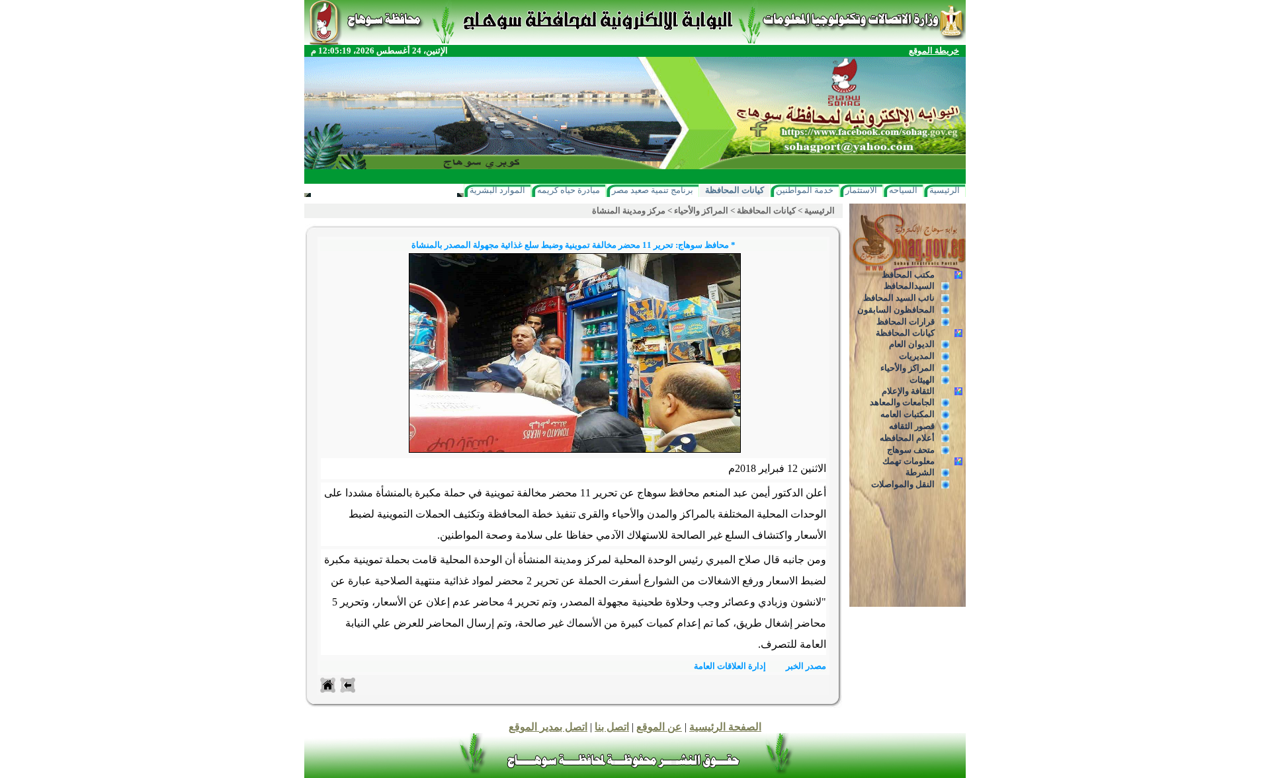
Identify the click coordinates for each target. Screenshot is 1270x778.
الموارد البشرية (497, 190)
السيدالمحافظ (909, 286)
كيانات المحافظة (734, 190)
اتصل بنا (612, 726)
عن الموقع (659, 726)
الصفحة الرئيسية (725, 726)
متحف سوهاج (911, 450)
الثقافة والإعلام (908, 391)
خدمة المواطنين (804, 190)
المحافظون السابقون (896, 310)
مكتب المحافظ (908, 275)
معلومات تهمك (908, 461)
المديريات (917, 356)
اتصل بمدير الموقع (548, 726)
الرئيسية (944, 190)
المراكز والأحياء (907, 368)
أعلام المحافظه (907, 438)
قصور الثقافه (912, 426)
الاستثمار (861, 190)
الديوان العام (912, 344)
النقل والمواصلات (903, 484)
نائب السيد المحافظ (899, 298)
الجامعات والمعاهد (902, 402)
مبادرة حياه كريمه (568, 190)
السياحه (903, 190)
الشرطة (920, 472)
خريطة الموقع (934, 51)
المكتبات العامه (907, 414)
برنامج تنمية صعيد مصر (652, 190)
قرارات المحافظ (905, 322)
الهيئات (922, 380)
